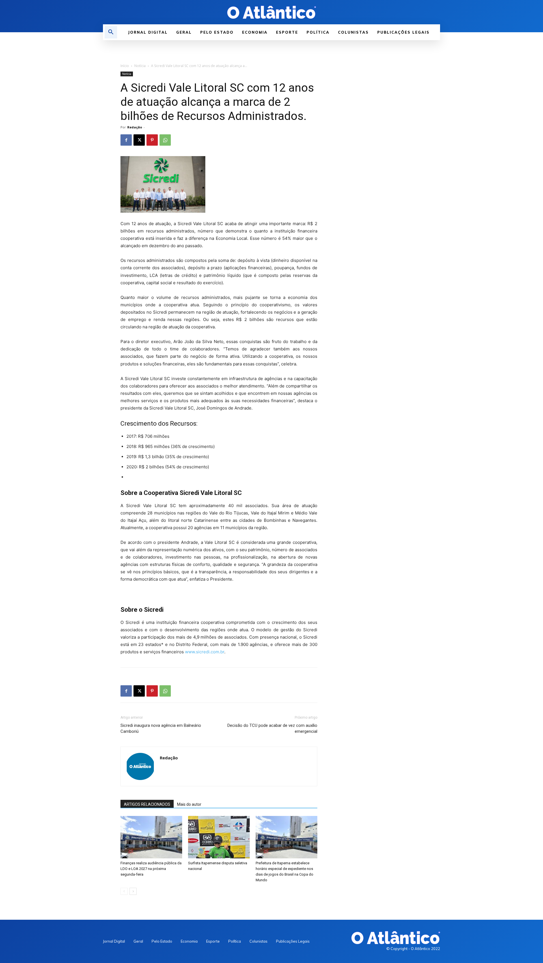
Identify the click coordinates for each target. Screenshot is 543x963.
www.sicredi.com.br (204, 651)
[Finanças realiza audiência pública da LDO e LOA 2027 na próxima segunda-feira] (151, 837)
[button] (111, 32)
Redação (134, 127)
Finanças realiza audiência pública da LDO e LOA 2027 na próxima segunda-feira (151, 868)
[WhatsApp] (165, 140)
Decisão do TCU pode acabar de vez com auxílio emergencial (272, 728)
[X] (139, 140)
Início (124, 65)
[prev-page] (124, 891)
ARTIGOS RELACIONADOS (147, 804)
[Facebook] (126, 140)
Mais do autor (189, 804)
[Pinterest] (152, 140)
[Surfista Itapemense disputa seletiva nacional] (219, 837)
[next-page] (133, 891)
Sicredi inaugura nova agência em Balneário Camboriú (160, 728)
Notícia (140, 65)
